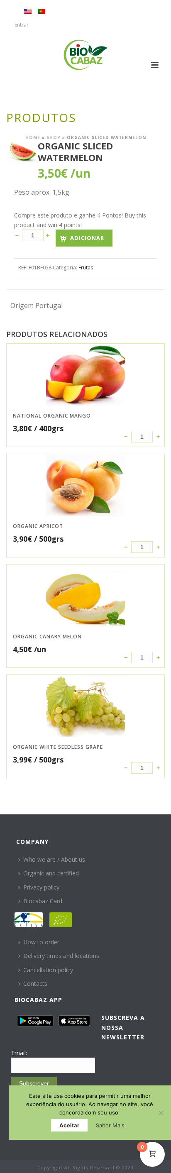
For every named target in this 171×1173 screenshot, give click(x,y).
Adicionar (87, 238)
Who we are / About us (54, 859)
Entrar (22, 24)
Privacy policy (41, 887)
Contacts (35, 983)
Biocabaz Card (42, 901)
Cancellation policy (48, 970)
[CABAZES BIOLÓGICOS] (85, 54)
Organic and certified (51, 873)
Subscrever (34, 1083)
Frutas (85, 267)
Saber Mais (110, 1125)
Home (32, 137)
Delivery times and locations (61, 956)
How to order (41, 942)
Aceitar (69, 1125)
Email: (19, 1053)
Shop (53, 137)
